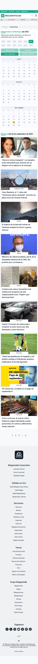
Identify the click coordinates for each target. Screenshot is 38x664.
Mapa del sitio (24, 647)
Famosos (18, 565)
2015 (31, 45)
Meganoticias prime (18, 527)
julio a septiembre (10, 54)
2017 (19, 45)
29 (19, 76)
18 (34, 70)
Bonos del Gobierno (18, 561)
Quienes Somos (19, 469)
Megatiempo (18, 596)
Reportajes (18, 530)
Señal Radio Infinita (19, 497)
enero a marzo (10, 50)
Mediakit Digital (19, 476)
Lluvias (18, 11)
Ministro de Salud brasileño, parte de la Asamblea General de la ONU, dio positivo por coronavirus (19, 259)
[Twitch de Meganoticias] (30, 630)
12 (3, 70)
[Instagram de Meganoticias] (14, 630)
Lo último (12, 19)
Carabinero (4, 11)
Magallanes (24, 11)
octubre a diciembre (28, 54)
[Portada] (2, 20)
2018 (14, 45)
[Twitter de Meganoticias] (10, 630)
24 (29, 73)
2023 (19, 41)
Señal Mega (19, 490)
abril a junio (28, 50)
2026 (3, 41)
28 (14, 76)
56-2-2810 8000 (30, 645)
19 (3, 73)
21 (14, 73)
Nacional (19, 320)
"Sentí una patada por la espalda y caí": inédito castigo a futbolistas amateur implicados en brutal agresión (18, 359)
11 (34, 67)
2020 (3, 45)
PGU (18, 568)
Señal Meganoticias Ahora (19, 487)
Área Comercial (19, 472)
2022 (25, 41)
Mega (18, 589)
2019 (8, 45)
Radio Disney (18, 612)
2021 (31, 41)
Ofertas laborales (19, 558)
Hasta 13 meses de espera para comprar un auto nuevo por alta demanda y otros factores (16, 327)
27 (8, 76)
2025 (8, 41)
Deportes (18, 520)
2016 (25, 45)
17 (29, 70)
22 (19, 73)
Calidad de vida (19, 189)
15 (19, 70)
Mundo (19, 156)
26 (3, 76)
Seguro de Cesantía (18, 571)
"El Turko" (11, 11)
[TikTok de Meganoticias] (22, 630)
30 (24, 76)
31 (29, 76)
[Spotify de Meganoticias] (26, 630)
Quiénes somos (14, 647)
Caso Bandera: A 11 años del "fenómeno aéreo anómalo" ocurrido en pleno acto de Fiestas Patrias (19, 195)
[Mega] (19, 640)
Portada (5, 27)
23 (24, 73)
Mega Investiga (18, 540)
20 (8, 73)
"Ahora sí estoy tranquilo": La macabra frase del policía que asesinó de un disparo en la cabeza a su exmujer (18, 163)
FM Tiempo (18, 606)
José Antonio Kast (18, 551)
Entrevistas (18, 533)
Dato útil (19, 385)
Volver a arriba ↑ (19, 651)
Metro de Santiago (18, 575)
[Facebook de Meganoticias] (7, 630)
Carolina (18, 609)
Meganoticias (18, 592)
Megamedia (18, 586)
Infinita (18, 599)
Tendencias (19, 514)
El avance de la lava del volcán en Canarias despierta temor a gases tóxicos (16, 227)
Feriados (18, 555)
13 (8, 70)
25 (34, 73)
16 (24, 70)
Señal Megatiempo (19, 493)
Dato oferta (19, 537)
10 (29, 67)
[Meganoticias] (19, 455)
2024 (14, 41)
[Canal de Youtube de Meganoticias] (18, 630)
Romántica (18, 602)
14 (14, 70)
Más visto (34, 19)
